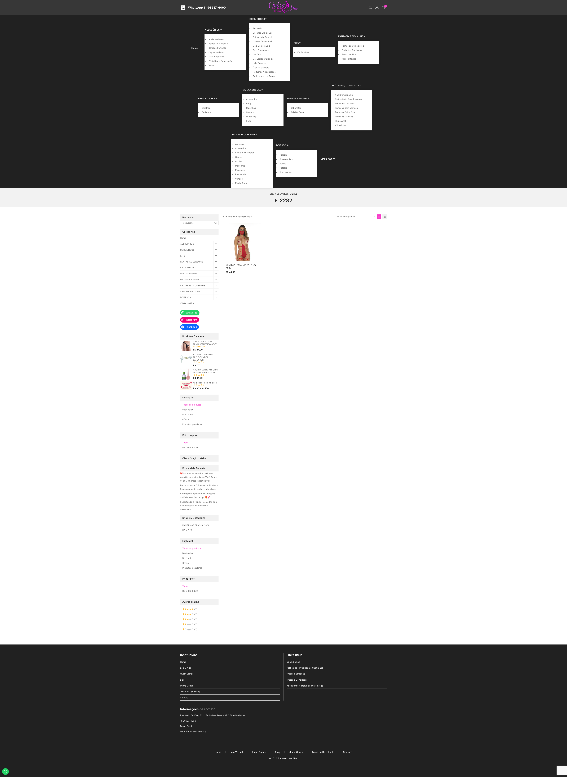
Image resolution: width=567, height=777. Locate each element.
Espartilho (251, 116)
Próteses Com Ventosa (346, 108)
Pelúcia (283, 155)
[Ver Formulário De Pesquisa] (368, 7)
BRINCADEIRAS (188, 267)
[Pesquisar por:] (199, 223)
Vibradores (340, 125)
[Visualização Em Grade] (379, 216)
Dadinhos (206, 112)
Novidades (187, 414)
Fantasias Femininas (352, 50)
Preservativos (286, 159)
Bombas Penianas (217, 48)
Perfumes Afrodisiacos (264, 72)
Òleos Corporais (261, 67)
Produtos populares (192, 424)
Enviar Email (186, 726)
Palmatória (240, 174)
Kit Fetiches (303, 52)
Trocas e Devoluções (297, 680)
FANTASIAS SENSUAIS (191, 261)
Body (248, 103)
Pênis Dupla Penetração (220, 61)
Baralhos (206, 108)
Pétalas (283, 168)
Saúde (283, 163)
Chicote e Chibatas (244, 152)
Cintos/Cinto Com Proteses (348, 99)
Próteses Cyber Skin (345, 112)
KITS (182, 256)
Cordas (238, 161)
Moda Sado (241, 183)
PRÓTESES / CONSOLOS (192, 285)
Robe (248, 121)
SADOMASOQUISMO (191, 291)
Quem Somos (186, 673)
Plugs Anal (340, 121)
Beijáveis (257, 28)
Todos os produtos (191, 404)
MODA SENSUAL (188, 273)
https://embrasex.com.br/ (193, 731)
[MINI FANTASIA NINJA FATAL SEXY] (242, 242)
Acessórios (251, 99)
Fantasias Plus (349, 54)
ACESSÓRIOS (187, 244)
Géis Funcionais (261, 50)
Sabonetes (296, 108)
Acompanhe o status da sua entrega (305, 685)
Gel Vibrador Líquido (263, 59)
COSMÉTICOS (187, 250)
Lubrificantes (259, 63)
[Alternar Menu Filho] (216, 244)
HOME (187, 530)
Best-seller (187, 409)
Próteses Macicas (344, 116)
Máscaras (240, 165)
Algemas (239, 144)
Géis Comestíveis (261, 46)
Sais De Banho (298, 112)
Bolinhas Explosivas (263, 33)
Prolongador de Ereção (264, 76)
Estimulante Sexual (262, 37)
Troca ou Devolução (190, 691)
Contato (184, 697)
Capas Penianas (216, 52)
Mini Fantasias (349, 59)
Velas (211, 65)
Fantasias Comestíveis (353, 46)
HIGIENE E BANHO (189, 279)
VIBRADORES (328, 159)
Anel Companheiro (344, 95)
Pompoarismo (286, 172)
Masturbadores (216, 56)
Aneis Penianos (216, 39)
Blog (182, 680)
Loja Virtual (186, 668)
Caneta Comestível (262, 41)
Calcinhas (251, 108)
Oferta (185, 419)
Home (194, 48)
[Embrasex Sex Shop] (283, 7)
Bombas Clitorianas (218, 43)
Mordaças (240, 170)
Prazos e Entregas (296, 673)
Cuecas (250, 112)
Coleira (238, 157)
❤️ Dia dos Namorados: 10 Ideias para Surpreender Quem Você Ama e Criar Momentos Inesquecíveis (198, 477)
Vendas (239, 178)
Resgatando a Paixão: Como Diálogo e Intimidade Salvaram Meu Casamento (198, 506)
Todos (185, 442)
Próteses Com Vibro (345, 103)
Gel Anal (257, 54)
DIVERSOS (185, 297)
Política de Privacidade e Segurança (305, 668)
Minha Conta (186, 685)
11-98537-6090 (188, 720)
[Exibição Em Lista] (384, 216)
